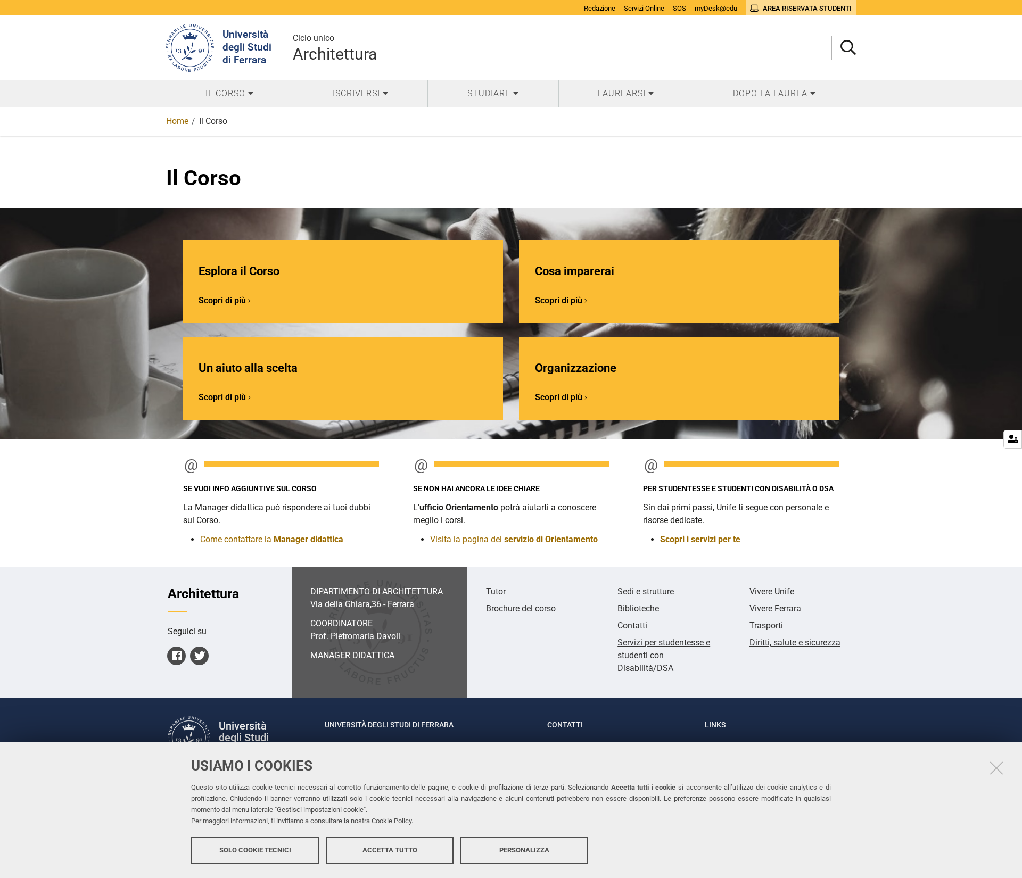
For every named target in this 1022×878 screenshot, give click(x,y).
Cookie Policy (391, 821)
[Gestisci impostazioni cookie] (1012, 439)
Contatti (632, 625)
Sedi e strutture (645, 591)
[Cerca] (844, 48)
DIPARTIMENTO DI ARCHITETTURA (376, 591)
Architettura (335, 48)
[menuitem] (229, 93)
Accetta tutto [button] (389, 850)
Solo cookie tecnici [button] (255, 850)
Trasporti (766, 625)
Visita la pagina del (514, 539)
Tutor (496, 591)
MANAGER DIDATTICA (352, 655)
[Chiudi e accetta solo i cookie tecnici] (996, 767)
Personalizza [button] (524, 850)
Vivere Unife (771, 591)
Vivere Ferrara (775, 608)
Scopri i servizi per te (700, 539)
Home (177, 121)
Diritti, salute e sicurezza (794, 642)
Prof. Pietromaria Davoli (355, 636)
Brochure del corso (521, 608)
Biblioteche (638, 608)
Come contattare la (271, 539)
